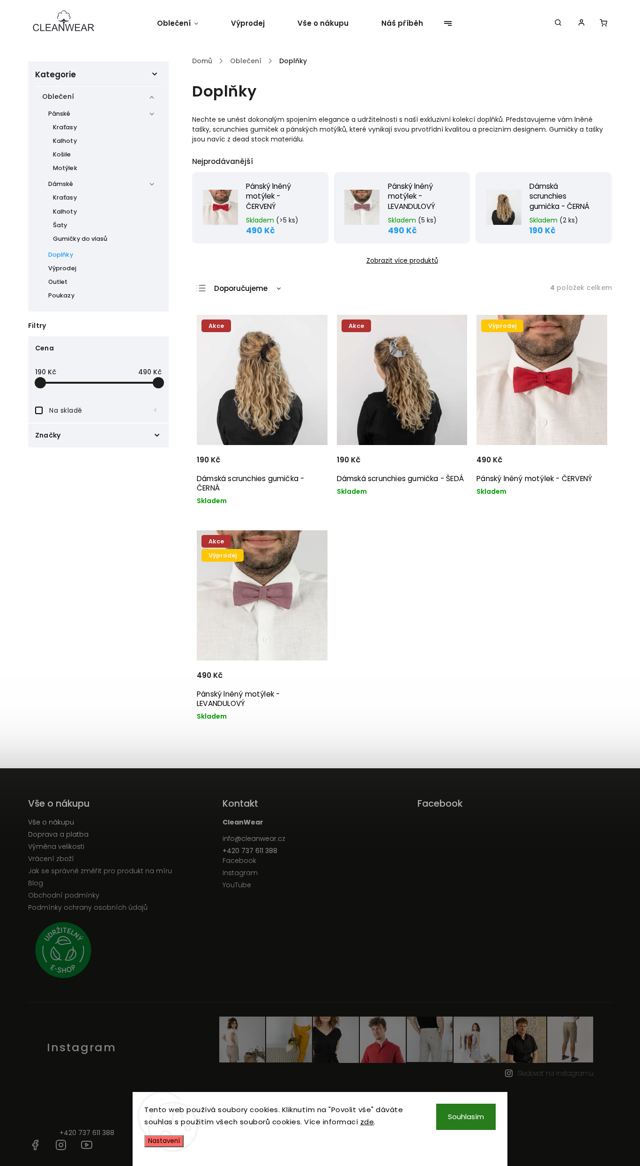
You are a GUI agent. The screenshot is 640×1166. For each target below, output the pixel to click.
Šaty (60, 225)
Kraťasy (65, 127)
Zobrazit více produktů (402, 260)
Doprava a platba (58, 834)
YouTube (237, 885)
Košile (62, 154)
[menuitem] (186, 23)
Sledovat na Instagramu (555, 1073)
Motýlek (65, 168)
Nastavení (164, 1140)
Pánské (59, 114)
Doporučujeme (241, 288)
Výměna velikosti (56, 846)
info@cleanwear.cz (254, 838)
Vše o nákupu (51, 822)
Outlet (58, 282)
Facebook (239, 860)
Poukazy (61, 295)
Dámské (61, 184)
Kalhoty (65, 141)
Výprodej (62, 268)
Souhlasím (466, 1116)
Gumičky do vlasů (80, 239)
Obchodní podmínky (63, 895)
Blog (35, 883)
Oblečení (58, 96)
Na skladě (103, 410)
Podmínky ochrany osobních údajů (88, 907)
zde (367, 1122)
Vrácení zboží (51, 858)
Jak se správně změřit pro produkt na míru (100, 871)
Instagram (240, 872)
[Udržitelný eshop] (122, 951)
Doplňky (60, 255)
